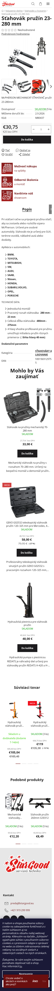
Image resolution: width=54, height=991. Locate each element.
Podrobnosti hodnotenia (16, 34)
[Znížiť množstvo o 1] (33, 129)
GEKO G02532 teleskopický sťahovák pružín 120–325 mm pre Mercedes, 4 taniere (26, 524)
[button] (27, 456)
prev (3, 714)
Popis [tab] (27, 209)
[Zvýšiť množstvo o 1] (48, 129)
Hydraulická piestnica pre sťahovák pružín (27, 623)
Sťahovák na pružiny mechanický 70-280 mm (27, 428)
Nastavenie (26, 974)
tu (21, 966)
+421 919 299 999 (20, 910)
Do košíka (27, 139)
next (50, 714)
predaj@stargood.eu (22, 903)
